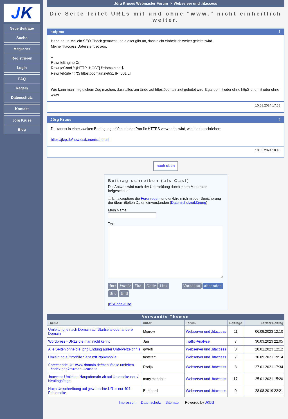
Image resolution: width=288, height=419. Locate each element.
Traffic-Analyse (198, 341)
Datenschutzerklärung (188, 202)
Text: (111, 224)
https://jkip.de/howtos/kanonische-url (80, 140)
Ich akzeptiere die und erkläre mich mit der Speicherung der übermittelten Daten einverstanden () (164, 200)
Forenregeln (150, 198)
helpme (57, 32)
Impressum (127, 402)
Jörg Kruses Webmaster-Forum (141, 3)
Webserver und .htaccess (195, 3)
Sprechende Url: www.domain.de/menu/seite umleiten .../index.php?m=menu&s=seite (91, 367)
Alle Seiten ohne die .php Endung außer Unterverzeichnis (94, 349)
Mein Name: (117, 210)
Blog (22, 129)
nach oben (166, 166)
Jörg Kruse (60, 120)
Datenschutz (151, 402)
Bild (113, 293)
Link (164, 286)
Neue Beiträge (22, 28)
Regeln (22, 88)
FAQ (22, 79)
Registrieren (21, 58)
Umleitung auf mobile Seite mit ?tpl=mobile (82, 357)
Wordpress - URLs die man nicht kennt (79, 341)
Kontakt (22, 109)
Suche (21, 38)
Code (151, 286)
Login (22, 68)
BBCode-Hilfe (120, 304)
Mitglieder (22, 49)
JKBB (209, 402)
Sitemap (172, 402)
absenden (213, 286)
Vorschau (191, 286)
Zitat (139, 286)
